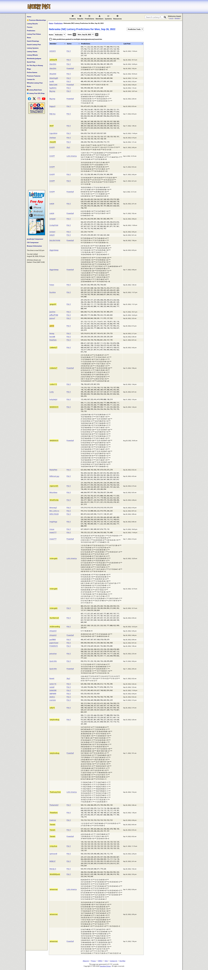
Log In (171, 18)
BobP (52, 126)
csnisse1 (52, 232)
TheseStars (54, 812)
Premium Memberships (37, 20)
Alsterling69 (53, 78)
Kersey (51, 333)
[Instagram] (39, 99)
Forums (72, 19)
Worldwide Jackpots (34, 58)
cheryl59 (53, 142)
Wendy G (52, 869)
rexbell (51, 687)
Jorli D (52, 326)
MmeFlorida (54, 500)
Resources (117, 19)
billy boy (52, 114)
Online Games (32, 72)
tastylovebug (54, 719)
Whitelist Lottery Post (35, 83)
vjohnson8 (53, 854)
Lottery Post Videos (34, 34)
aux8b (51, 81)
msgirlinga (53, 522)
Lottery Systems (33, 48)
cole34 (51, 204)
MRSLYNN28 (53, 514)
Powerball (70, 68)
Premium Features (33, 76)
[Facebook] (29, 99)
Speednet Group (105, 966)
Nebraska (59, 35)
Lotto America (72, 156)
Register (177, 18)
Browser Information (34, 246)
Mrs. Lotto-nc (54, 511)
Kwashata (52, 340)
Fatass (51, 285)
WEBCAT (52, 861)
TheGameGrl (53, 805)
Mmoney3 (53, 507)
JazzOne (52, 312)
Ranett (51, 678)
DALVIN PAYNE (54, 240)
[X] (34, 99)
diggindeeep (53, 250)
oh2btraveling (55, 626)
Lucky (51, 392)
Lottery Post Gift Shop (36, 93)
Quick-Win (53, 661)
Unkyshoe (53, 846)
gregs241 (53, 304)
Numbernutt (54, 618)
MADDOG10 (54, 407)
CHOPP (52, 147)
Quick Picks (31, 62)
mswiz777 (52, 532)
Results (80, 19)
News (29, 38)
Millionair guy (54, 476)
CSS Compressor (33, 242)
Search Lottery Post (34, 45)
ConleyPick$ (53, 225)
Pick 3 (69, 51)
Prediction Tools (134, 29)
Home (29, 17)
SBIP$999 (52, 693)
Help (106, 961)
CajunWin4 (53, 133)
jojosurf (52, 318)
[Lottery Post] (39, 6)
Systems (108, 19)
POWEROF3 (53, 646)
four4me (52, 292)
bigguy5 (52, 106)
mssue (51, 529)
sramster (52, 700)
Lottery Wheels (32, 55)
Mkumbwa (53, 492)
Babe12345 (53, 85)
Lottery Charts (32, 51)
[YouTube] (43, 99)
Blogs (29, 69)
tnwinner (52, 820)
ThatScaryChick (55, 792)
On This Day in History (35, 65)
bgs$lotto (52, 88)
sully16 (52, 708)
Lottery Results (32, 24)
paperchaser (53, 643)
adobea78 (53, 60)
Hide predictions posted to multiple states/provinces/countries (77, 39)
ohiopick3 (52, 631)
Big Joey (52, 91)
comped (52, 219)
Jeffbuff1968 (53, 315)
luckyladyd (53, 399)
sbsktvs (52, 697)
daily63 (52, 235)
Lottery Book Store (35, 90)
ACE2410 (52, 51)
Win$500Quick (55, 874)
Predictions (89, 19)
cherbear (52, 138)
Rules (29, 86)
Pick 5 (69, 181)
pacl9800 (52, 639)
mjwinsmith (54, 486)
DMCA (100, 961)
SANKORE (52, 690)
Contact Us (31, 79)
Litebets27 (53, 347)
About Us (86, 961)
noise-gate (53, 558)
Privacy (93, 961)
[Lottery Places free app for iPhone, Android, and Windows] (36, 235)
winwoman (54, 889)
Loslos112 (53, 384)
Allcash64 (52, 74)
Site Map (122, 961)
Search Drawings (33, 41)
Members (99, 19)
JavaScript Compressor (35, 239)
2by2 (68, 147)
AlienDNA (52, 64)
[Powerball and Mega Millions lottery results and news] (36, 113)
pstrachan (53, 653)
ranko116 (52, 684)
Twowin (52, 824)
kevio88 (52, 337)
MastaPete (53, 470)
